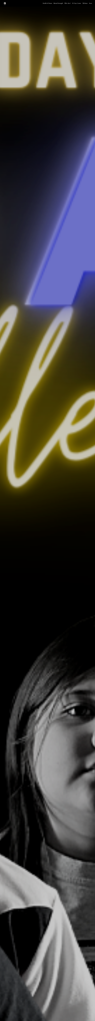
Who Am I (67, 3)
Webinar (85, 3)
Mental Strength (58, 3)
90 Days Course (76, 3)
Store (90, 3)
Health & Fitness (47, 3)
